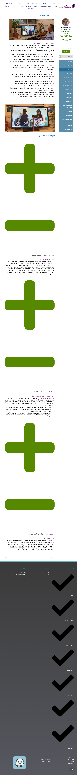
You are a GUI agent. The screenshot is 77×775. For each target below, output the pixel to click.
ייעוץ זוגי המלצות (32, 3)
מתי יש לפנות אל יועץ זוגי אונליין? (44, 391)
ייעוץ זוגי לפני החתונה (66, 85)
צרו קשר (20, 6)
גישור (35, 6)
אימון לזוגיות (69, 97)
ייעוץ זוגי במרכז (68, 77)
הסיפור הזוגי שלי (9, 6)
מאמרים (28, 6)
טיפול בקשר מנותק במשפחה (48, 6)
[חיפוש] (60, 56)
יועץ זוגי (72, 568)
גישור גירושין (68, 115)
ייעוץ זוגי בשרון (68, 81)
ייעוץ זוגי (19, 3)
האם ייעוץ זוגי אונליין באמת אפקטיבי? (43, 255)
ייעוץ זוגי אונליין (68, 69)
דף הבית (53, 3)
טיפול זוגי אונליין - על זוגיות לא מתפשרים (42, 534)
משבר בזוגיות (68, 73)
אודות (44, 3)
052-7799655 (65, 36)
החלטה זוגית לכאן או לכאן (67, 120)
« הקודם (53, 557)
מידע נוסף (71, 753)
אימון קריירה (69, 101)
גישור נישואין (68, 111)
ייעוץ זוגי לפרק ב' (68, 89)
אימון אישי (9, 3)
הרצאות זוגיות (31, 8)
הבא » (6, 557)
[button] (30, 198)
